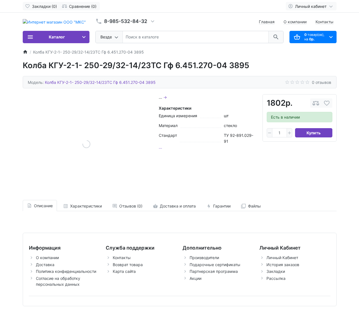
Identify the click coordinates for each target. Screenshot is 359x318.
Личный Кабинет (282, 257)
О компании (295, 21)
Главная (267, 21)
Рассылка (276, 278)
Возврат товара (128, 264)
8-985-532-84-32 (125, 21)
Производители (204, 257)
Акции (195, 278)
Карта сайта (124, 271)
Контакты (324, 21)
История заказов (282, 264)
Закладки (275, 271)
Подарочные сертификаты (215, 264)
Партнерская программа (214, 271)
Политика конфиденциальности (66, 271)
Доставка (45, 264)
